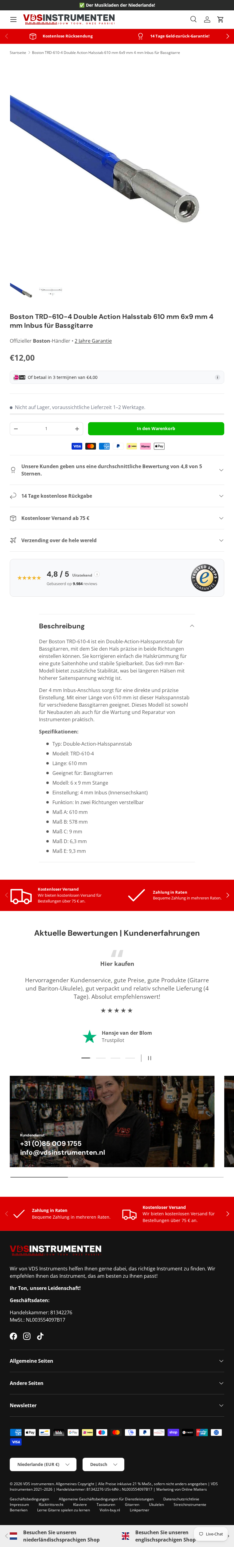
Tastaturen (106, 1504)
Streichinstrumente (190, 1504)
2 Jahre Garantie (93, 340)
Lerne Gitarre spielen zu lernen (63, 1510)
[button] (220, 19)
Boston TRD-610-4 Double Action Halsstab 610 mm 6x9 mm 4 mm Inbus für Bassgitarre (106, 52)
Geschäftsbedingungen (29, 1499)
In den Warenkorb (156, 428)
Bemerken (18, 1510)
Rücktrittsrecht (51, 1504)
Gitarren (132, 1504)
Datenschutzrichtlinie (181, 1499)
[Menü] (13, 19)
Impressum (19, 1504)
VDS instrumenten (38, 1483)
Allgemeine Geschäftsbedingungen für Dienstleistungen (106, 1499)
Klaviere (80, 1504)
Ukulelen (156, 1504)
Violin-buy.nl (110, 1510)
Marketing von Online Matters (181, 1489)
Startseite (18, 52)
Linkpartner (139, 1510)
